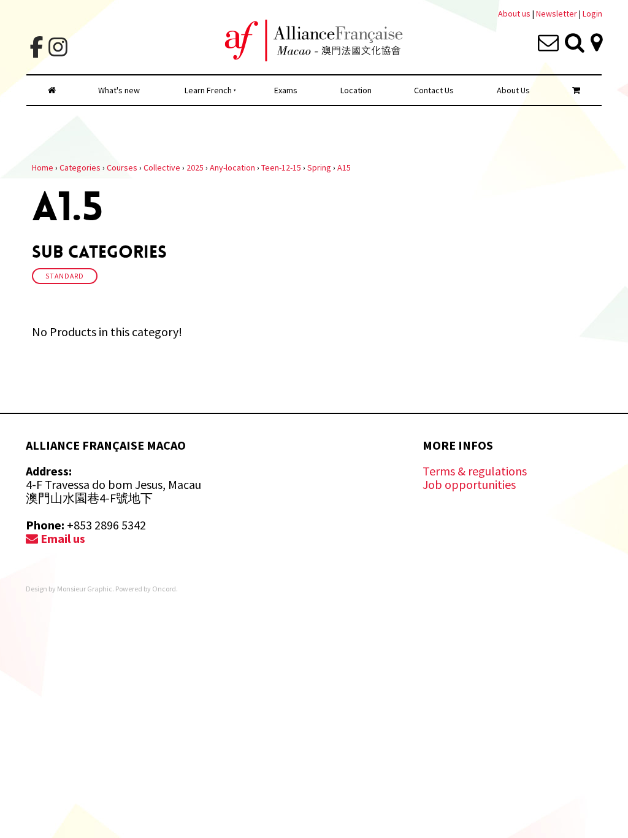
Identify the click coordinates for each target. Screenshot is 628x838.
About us (514, 13)
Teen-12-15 (281, 167)
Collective (162, 167)
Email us (61, 538)
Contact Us (434, 90)
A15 (344, 167)
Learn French (208, 90)
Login (592, 13)
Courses (122, 167)
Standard (64, 276)
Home (42, 167)
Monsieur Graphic (84, 588)
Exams (285, 90)
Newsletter (557, 13)
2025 (195, 167)
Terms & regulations (475, 471)
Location (356, 90)
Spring (319, 167)
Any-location (232, 167)
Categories (80, 167)
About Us (513, 90)
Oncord (164, 588)
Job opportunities (469, 484)
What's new (119, 90)
